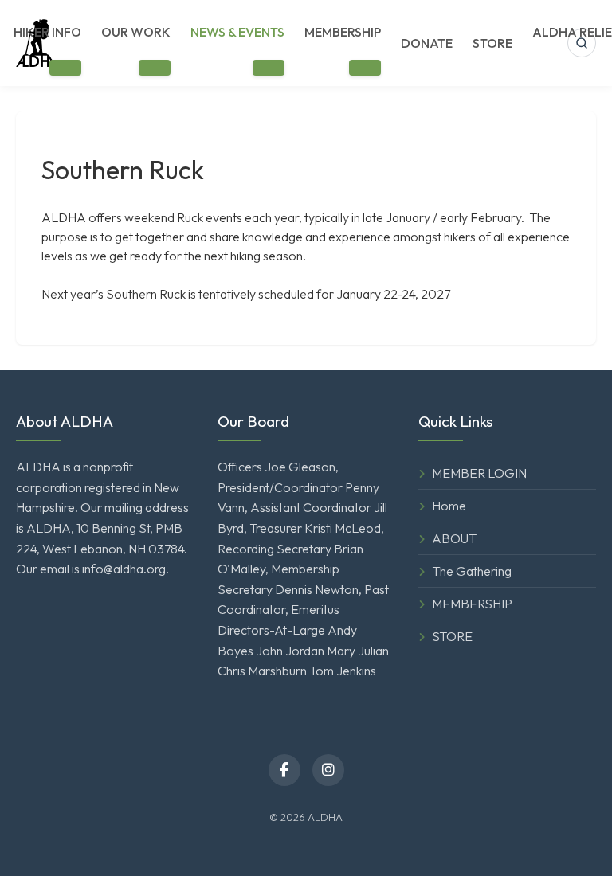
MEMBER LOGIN (479, 473)
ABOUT (454, 538)
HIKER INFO (47, 32)
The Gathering (472, 571)
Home (449, 506)
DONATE (427, 43)
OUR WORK (136, 32)
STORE (492, 43)
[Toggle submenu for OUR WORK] (155, 68)
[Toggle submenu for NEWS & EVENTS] (268, 68)
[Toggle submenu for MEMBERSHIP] (365, 68)
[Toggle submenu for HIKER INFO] (65, 68)
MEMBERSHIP (342, 32)
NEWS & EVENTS (237, 32)
